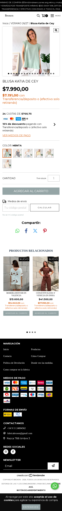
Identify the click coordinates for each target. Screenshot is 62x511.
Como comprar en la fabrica (16, 369)
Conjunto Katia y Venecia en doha (45, 294)
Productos (35, 349)
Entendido (31, 507)
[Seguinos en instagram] (5, 451)
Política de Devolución (14, 363)
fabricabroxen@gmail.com (19, 433)
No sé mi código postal (13, 215)
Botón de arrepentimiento (31, 490)
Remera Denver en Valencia (16, 294)
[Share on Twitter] (35, 231)
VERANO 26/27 (19, 23)
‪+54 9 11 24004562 (16, 428)
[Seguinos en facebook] (13, 451)
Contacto (7, 356)
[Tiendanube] (31, 476)
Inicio (5, 23)
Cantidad (9, 178)
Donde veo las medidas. (42, 363)
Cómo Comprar (38, 356)
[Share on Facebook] (26, 231)
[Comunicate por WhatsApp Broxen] (55, 486)
